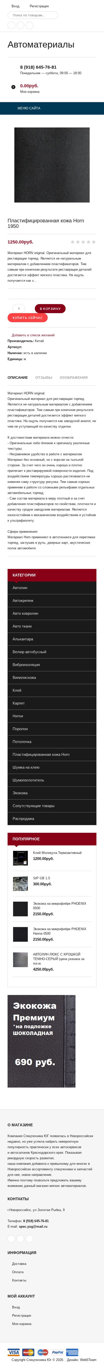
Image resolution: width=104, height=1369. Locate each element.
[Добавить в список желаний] (31, 335)
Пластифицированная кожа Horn (41, 754)
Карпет (19, 703)
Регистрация (39, 6)
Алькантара (23, 639)
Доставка (19, 1264)
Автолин (20, 588)
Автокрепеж (23, 600)
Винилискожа (24, 677)
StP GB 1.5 (41, 878)
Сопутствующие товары (34, 806)
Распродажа (23, 818)
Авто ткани (22, 626)
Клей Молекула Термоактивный (57, 853)
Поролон (20, 729)
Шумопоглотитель (28, 780)
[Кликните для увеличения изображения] (52, 165)
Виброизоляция (26, 664)
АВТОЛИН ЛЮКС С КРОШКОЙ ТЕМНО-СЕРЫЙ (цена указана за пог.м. (58, 958)
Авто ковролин (25, 613)
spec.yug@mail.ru (33, 1226)
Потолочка (22, 741)
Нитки (18, 716)
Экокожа (20, 793)
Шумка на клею (26, 767)
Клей (17, 690)
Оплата (17, 1272)
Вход (15, 6)
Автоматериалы (41, 44)
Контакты (19, 1280)
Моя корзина (21, 1324)
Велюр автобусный (29, 652)
